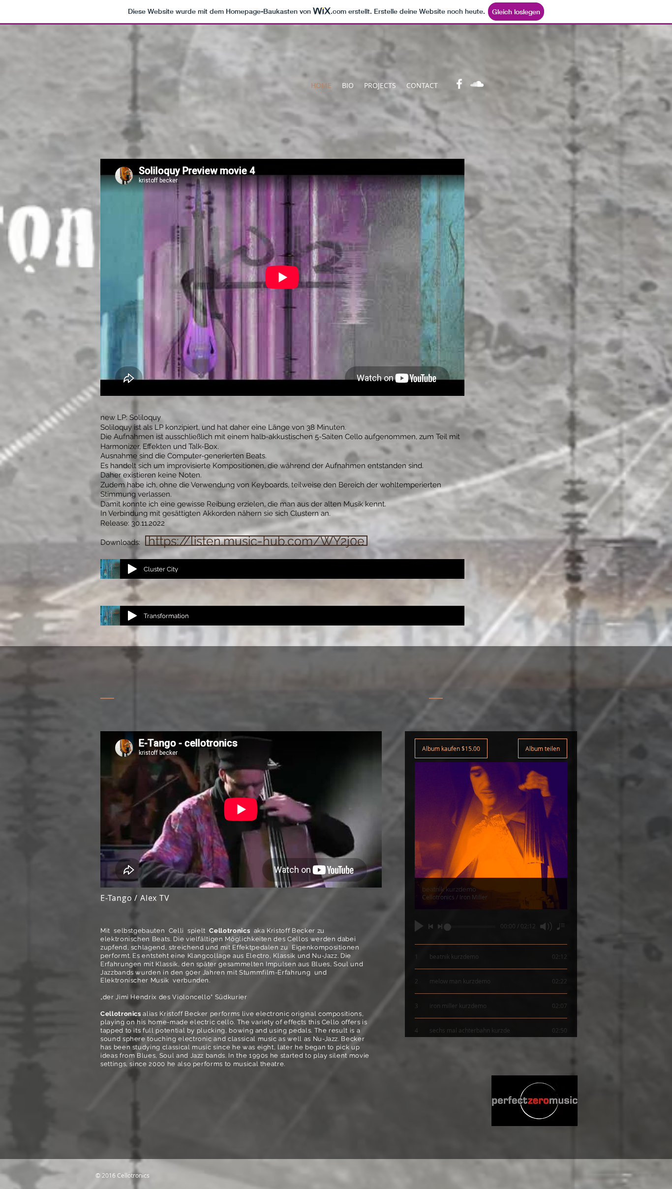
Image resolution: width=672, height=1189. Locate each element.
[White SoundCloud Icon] (477, 83)
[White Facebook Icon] (459, 83)
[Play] (132, 569)
